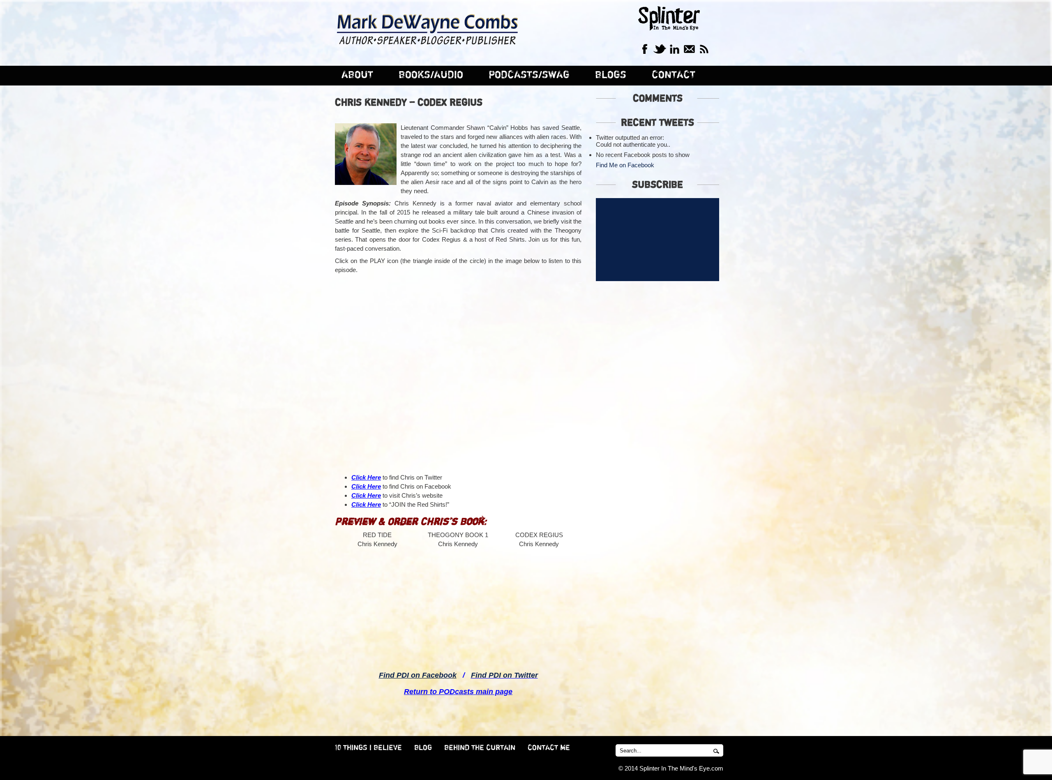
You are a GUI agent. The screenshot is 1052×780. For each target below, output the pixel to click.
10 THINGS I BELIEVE (368, 748)
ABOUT (357, 75)
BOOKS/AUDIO (431, 75)
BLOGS (610, 75)
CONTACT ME (549, 748)
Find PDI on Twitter (504, 675)
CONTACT (673, 75)
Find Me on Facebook (625, 165)
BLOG (423, 748)
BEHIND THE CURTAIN (479, 748)
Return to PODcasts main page (458, 692)
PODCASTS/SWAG (529, 75)
